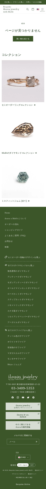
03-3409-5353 (22, 388)
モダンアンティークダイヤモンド (23, 282)
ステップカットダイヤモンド (21, 299)
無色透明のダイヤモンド (19, 271)
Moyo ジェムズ (14, 364)
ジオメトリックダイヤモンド (21, 305)
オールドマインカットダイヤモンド (24, 288)
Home (7, 213)
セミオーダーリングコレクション (17, 105)
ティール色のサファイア (19, 336)
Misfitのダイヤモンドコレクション (18, 153)
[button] (27, 9)
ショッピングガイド (14, 230)
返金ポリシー (39, 470)
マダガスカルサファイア (19, 353)
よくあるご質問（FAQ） (16, 235)
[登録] (36, 441)
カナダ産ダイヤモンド (18, 311)
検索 (7, 247)
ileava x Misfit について (15, 218)
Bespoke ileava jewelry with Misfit (21, 470)
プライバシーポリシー (19, 474)
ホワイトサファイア (17, 342)
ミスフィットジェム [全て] (14, 201)
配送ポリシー (32, 474)
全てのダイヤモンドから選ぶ (21, 265)
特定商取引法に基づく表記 (24, 477)
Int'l (31, 465)
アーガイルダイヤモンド (19, 322)
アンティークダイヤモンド (20, 277)
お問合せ (9, 241)
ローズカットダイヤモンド (20, 294)
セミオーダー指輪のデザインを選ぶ (24, 257)
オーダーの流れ (12, 224)
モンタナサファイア (17, 359)
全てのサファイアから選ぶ (20, 330)
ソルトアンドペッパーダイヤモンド (24, 316)
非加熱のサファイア (17, 347)
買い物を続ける (23, 39)
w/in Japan (22, 465)
